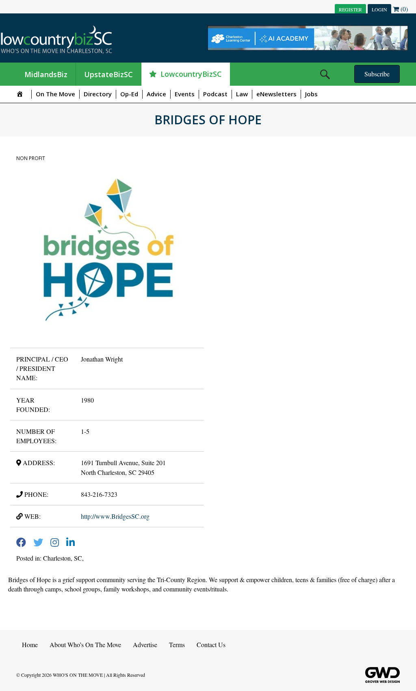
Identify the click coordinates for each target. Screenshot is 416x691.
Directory (98, 94)
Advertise (145, 644)
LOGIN (379, 9)
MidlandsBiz (45, 74)
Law (242, 94)
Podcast (215, 94)
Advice (156, 94)
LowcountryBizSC (191, 74)
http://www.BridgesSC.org (115, 516)
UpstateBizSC (108, 74)
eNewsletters (276, 94)
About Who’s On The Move (85, 644)
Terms (177, 644)
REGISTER (350, 9)
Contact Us (211, 644)
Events (185, 94)
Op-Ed (129, 94)
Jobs (311, 94)
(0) (403, 8)
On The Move (55, 94)
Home (30, 644)
